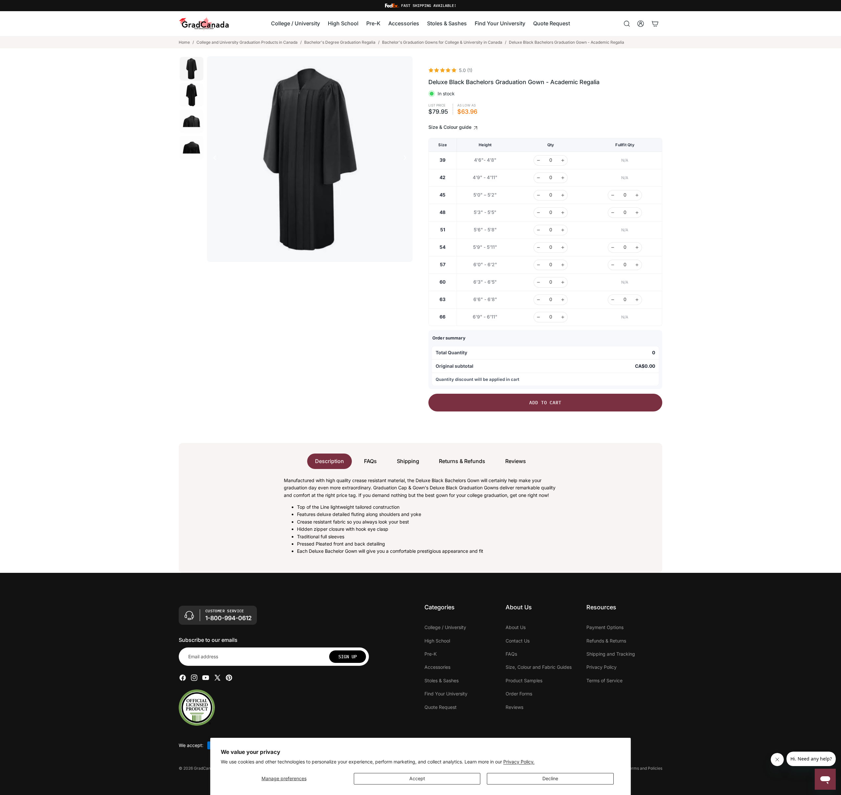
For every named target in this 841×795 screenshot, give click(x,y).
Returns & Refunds (462, 461)
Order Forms (519, 693)
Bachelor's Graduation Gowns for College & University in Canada (442, 42)
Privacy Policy (601, 667)
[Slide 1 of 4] (191, 69)
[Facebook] (183, 678)
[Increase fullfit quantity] (637, 195)
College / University (445, 627)
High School (437, 640)
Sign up (347, 657)
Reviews (515, 461)
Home (184, 42)
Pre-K (430, 654)
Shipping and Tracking (610, 654)
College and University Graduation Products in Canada (247, 42)
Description (329, 461)
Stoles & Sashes (441, 680)
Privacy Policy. (518, 761)
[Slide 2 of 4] (191, 95)
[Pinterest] (229, 678)
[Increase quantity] (562, 160)
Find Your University (445, 693)
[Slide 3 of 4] (191, 121)
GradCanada (205, 768)
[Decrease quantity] (538, 160)
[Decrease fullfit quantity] (612, 195)
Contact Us (518, 640)
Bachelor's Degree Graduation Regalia (339, 42)
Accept (417, 778)
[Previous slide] (213, 159)
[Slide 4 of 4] (191, 147)
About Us (516, 627)
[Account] (640, 23)
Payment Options (605, 627)
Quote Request (440, 707)
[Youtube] (206, 678)
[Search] (627, 23)
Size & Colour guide (450, 127)
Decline (550, 778)
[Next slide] (407, 159)
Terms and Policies (644, 768)
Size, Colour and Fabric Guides (539, 667)
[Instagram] (194, 678)
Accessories (437, 667)
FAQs (370, 461)
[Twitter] (217, 678)
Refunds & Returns (606, 640)
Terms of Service (604, 680)
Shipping (408, 461)
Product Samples (524, 680)
